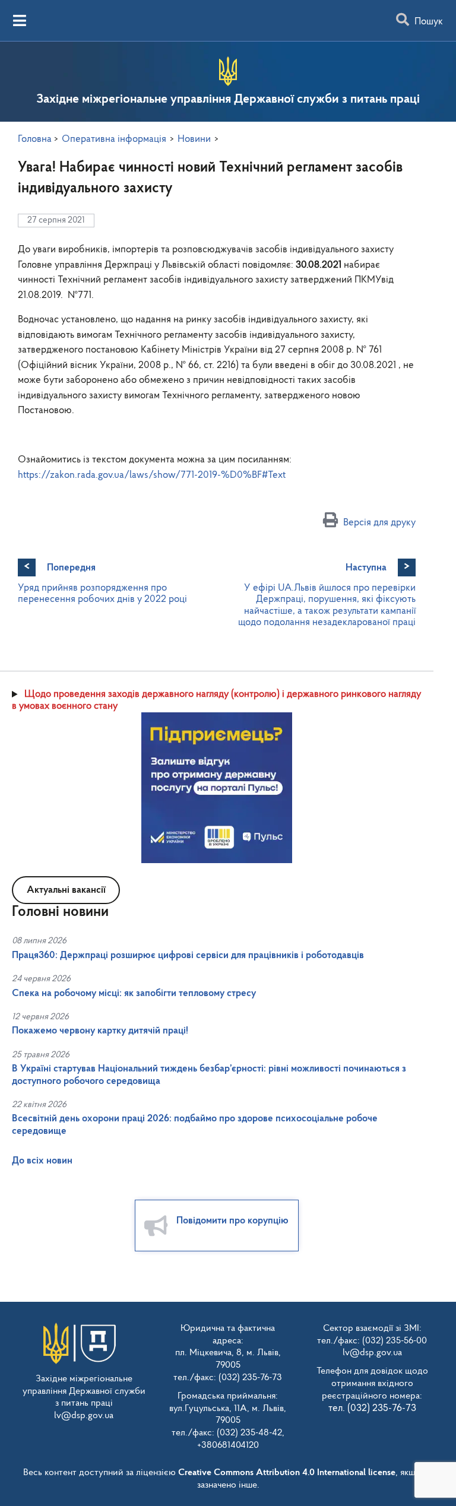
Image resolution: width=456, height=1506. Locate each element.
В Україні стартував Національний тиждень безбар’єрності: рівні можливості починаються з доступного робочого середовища (209, 1075)
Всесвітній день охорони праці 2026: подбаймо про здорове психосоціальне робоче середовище (195, 1125)
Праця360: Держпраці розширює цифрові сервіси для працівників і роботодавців (188, 955)
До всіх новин (42, 1161)
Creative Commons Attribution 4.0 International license (286, 1473)
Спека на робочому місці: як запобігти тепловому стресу (134, 993)
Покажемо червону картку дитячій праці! (100, 1031)
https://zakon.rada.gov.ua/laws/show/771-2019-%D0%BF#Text (152, 475)
